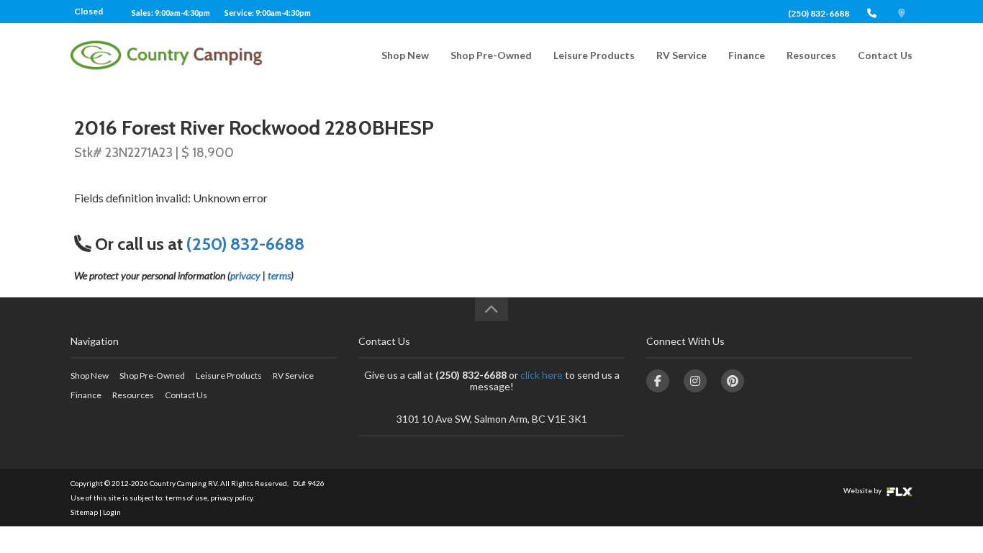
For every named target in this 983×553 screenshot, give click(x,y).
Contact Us (885, 55)
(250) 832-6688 (818, 13)
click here (541, 375)
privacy (245, 275)
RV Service (681, 55)
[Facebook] (657, 380)
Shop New (405, 55)
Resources (811, 55)
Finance (746, 55)
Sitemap (84, 512)
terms (279, 275)
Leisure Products (594, 55)
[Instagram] (695, 380)
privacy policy (231, 497)
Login (112, 512)
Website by (863, 490)
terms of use (186, 497)
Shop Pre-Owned (491, 55)
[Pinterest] (732, 380)
